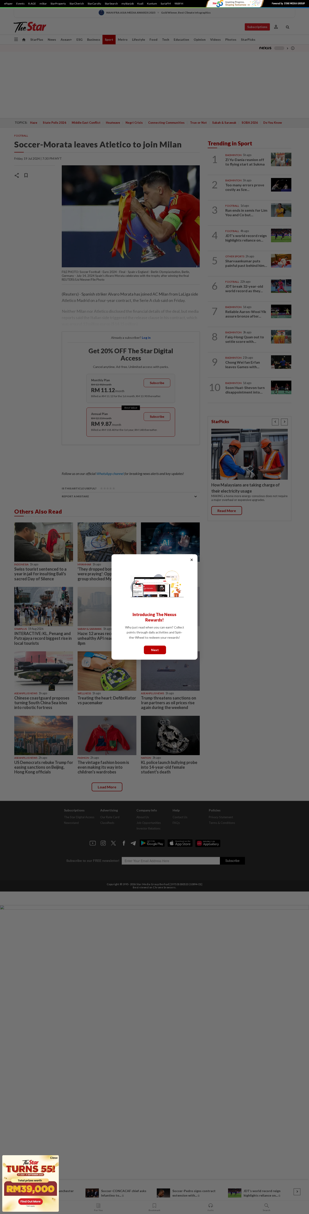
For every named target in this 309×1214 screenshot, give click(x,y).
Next (155, 650)
